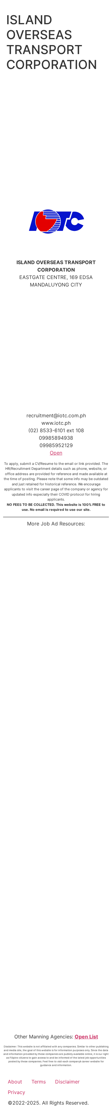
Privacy (16, 1092)
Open (56, 453)
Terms (38, 1082)
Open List (86, 1036)
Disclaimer (67, 1082)
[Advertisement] (56, 133)
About (15, 1082)
